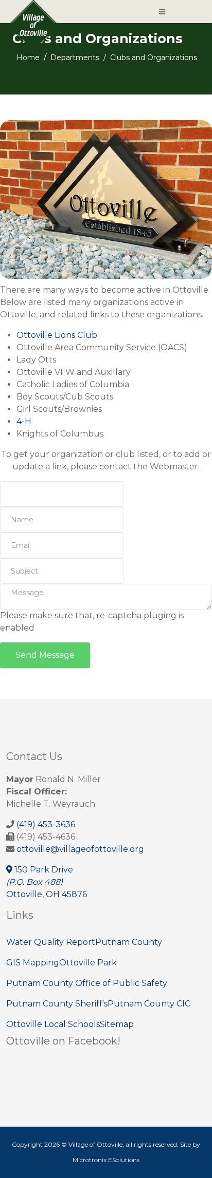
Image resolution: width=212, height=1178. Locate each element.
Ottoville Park (88, 962)
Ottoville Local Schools (53, 1024)
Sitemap (117, 1024)
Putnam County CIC (149, 1004)
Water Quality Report (50, 942)
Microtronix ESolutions (106, 1160)
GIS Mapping (32, 962)
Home (28, 57)
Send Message (45, 655)
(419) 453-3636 (45, 824)
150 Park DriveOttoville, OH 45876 (46, 882)
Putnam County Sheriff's (57, 1004)
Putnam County (128, 942)
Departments (74, 57)
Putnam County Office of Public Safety (86, 983)
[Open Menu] (162, 12)
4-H (23, 421)
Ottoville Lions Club (56, 335)
